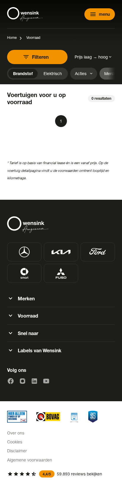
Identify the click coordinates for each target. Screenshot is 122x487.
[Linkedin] (34, 381)
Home (12, 37)
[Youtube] (46, 381)
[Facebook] (10, 381)
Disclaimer (17, 450)
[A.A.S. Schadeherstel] (92, 417)
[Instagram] (22, 381)
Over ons (15, 432)
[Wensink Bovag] (48, 417)
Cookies (14, 441)
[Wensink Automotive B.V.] (25, 14)
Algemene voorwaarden (29, 459)
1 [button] (61, 120)
